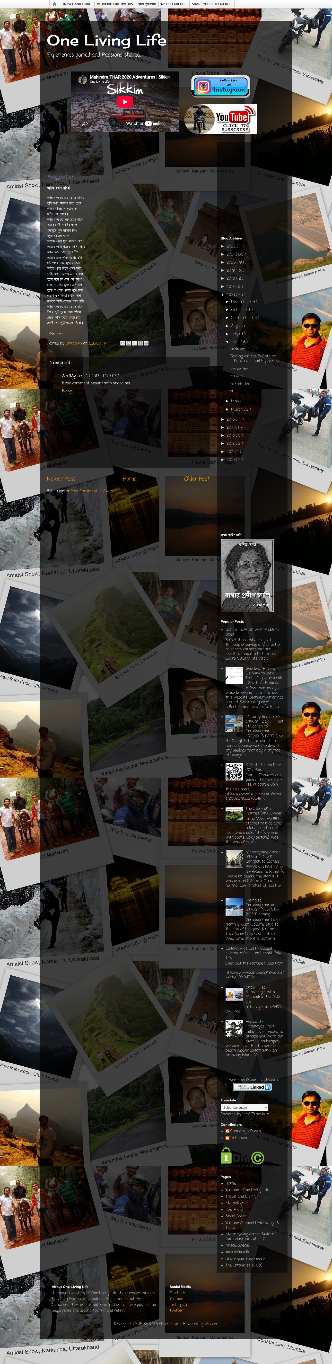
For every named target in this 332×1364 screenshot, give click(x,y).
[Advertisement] (135, 155)
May (235, 401)
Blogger (211, 1324)
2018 (231, 279)
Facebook (177, 1293)
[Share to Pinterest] (146, 343)
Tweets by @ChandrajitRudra (252, 1080)
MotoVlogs (235, 1203)
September (241, 318)
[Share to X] (134, 343)
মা (231, 391)
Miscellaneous (173, 4)
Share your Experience (211, 4)
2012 (231, 444)
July (235, 334)
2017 (231, 287)
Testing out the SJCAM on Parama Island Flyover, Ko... (256, 359)
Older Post (197, 479)
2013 (231, 436)
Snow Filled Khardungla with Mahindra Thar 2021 (263, 992)
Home (55, 4)
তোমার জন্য (237, 349)
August (237, 326)
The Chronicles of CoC (244, 1265)
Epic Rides (234, 1210)
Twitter (176, 1311)
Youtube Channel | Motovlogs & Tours (252, 1225)
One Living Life (106, 40)
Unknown (238, 1138)
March (237, 410)
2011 (231, 452)
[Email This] (122, 343)
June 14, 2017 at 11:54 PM (98, 376)
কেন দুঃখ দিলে (239, 369)
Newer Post (61, 479)
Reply (67, 391)
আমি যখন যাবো (239, 384)
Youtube (176, 1299)
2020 (232, 263)
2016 (231, 295)
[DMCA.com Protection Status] (248, 1166)
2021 (231, 254)
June (236, 342)
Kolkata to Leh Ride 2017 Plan (263, 767)
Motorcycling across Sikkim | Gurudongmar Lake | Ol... (251, 1236)
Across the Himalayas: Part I (261, 1024)
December (240, 302)
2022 (232, 246)
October (238, 310)
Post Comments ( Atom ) (93, 491)
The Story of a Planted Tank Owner (264, 811)
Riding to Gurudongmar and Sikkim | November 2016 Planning (263, 908)
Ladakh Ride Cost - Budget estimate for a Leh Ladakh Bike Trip (254, 953)
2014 (231, 428)
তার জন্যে (236, 376)
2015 (231, 420)
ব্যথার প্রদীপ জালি (147, 4)
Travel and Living (76, 4)
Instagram (179, 1305)
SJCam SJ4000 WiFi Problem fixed (252, 632)
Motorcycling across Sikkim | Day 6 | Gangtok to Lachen (263, 857)
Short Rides (236, 1216)
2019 (231, 271)
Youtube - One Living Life (247, 1190)
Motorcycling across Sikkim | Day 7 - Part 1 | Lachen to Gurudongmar (264, 724)
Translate (260, 1114)
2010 (231, 460)
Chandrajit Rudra (245, 1131)
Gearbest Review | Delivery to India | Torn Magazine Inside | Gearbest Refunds (264, 676)
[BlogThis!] (128, 343)
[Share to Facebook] (140, 343)
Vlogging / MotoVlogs (115, 4)
